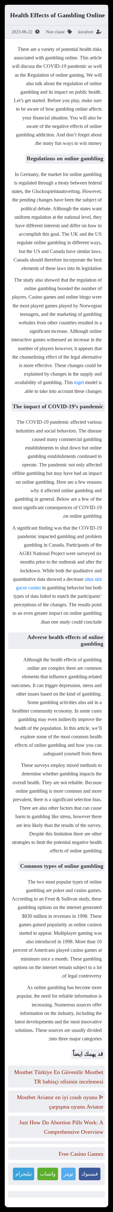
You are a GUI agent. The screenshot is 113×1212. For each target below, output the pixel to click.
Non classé (55, 32)
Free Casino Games (81, 1154)
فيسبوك (89, 1173)
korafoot (85, 32)
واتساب (48, 1173)
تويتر (68, 1173)
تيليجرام (23, 1173)
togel (79, 382)
